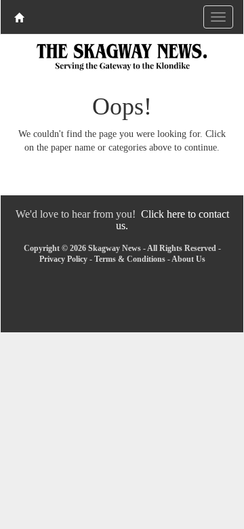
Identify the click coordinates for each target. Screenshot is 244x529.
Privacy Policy (63, 259)
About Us (188, 259)
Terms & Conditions (129, 259)
